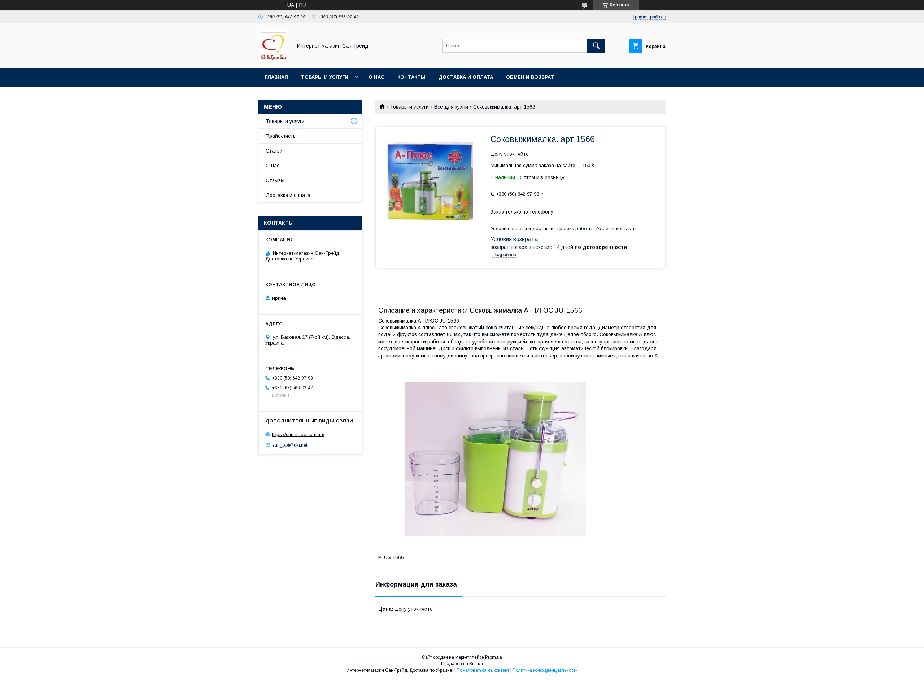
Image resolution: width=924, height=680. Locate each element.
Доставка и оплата (466, 77)
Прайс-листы (281, 136)
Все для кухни (451, 107)
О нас (376, 77)
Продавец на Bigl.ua (462, 663)
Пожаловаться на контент (483, 670)
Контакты (411, 77)
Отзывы (275, 180)
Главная (276, 77)
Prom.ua (493, 657)
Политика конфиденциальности (545, 670)
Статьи (274, 151)
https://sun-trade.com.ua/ (298, 434)
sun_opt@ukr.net (289, 444)
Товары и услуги (324, 77)
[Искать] (596, 46)
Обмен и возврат (530, 77)
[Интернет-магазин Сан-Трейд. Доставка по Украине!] (273, 58)
